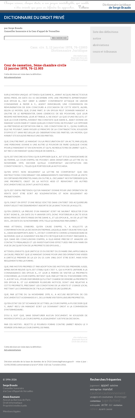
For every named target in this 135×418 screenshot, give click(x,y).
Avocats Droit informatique (78, 59)
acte (104, 405)
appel (105, 385)
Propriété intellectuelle (15, 405)
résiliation (117, 405)
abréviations (101, 45)
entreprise (95, 389)
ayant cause (105, 409)
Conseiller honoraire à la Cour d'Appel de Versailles (18, 388)
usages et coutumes (101, 396)
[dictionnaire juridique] (46, 5)
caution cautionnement (107, 393)
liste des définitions (105, 32)
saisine (114, 385)
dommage (120, 396)
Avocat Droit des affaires (79, 340)
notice (97, 38)
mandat (108, 389)
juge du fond (111, 400)
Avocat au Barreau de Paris (16, 399)
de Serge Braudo (120, 7)
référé (94, 409)
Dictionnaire (111, 4)
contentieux (95, 401)
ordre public (95, 405)
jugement (95, 385)
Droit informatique (12, 402)
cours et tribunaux (105, 51)
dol (110, 405)
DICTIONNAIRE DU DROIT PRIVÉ (34, 17)
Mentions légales (12, 411)
